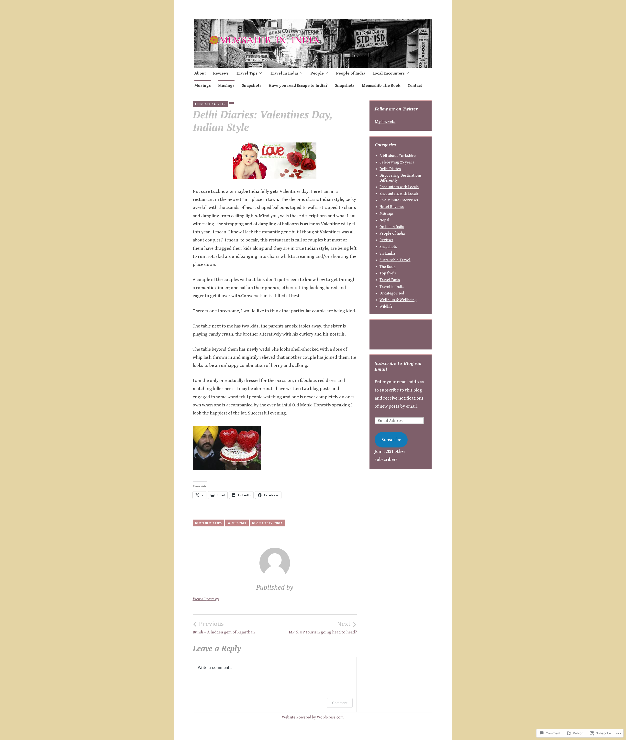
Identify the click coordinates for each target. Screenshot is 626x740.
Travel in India (284, 73)
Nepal (384, 220)
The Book (388, 266)
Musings (202, 85)
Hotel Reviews (392, 207)
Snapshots (251, 85)
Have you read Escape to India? (298, 85)
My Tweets (385, 121)
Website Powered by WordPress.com (312, 717)
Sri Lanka (387, 253)
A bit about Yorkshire (398, 155)
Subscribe (391, 439)
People (317, 73)
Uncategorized (392, 293)
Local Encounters (389, 73)
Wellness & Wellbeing (398, 300)
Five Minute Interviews (399, 200)
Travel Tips (246, 73)
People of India (350, 73)
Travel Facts (390, 280)
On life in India (269, 523)
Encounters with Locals (399, 187)
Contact (415, 85)
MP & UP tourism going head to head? (323, 627)
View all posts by (206, 599)
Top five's (388, 273)
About (200, 73)
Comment (339, 703)
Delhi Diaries (210, 523)
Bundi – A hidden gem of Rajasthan (224, 627)
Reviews (221, 73)
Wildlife (386, 306)
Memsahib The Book (381, 85)
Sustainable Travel (395, 260)
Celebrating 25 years (397, 162)
